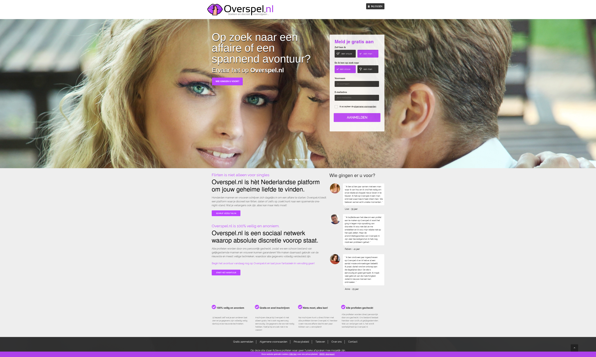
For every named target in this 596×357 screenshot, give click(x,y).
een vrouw (346, 53)
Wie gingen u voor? (227, 81)
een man (367, 53)
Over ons (336, 341)
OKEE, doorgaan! (327, 354)
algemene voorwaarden (365, 106)
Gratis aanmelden (243, 341)
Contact (352, 341)
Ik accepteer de (358, 106)
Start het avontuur (226, 273)
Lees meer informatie (298, 160)
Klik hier (293, 354)
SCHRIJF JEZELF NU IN (226, 213)
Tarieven (320, 341)
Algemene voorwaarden (273, 341)
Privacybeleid (301, 341)
